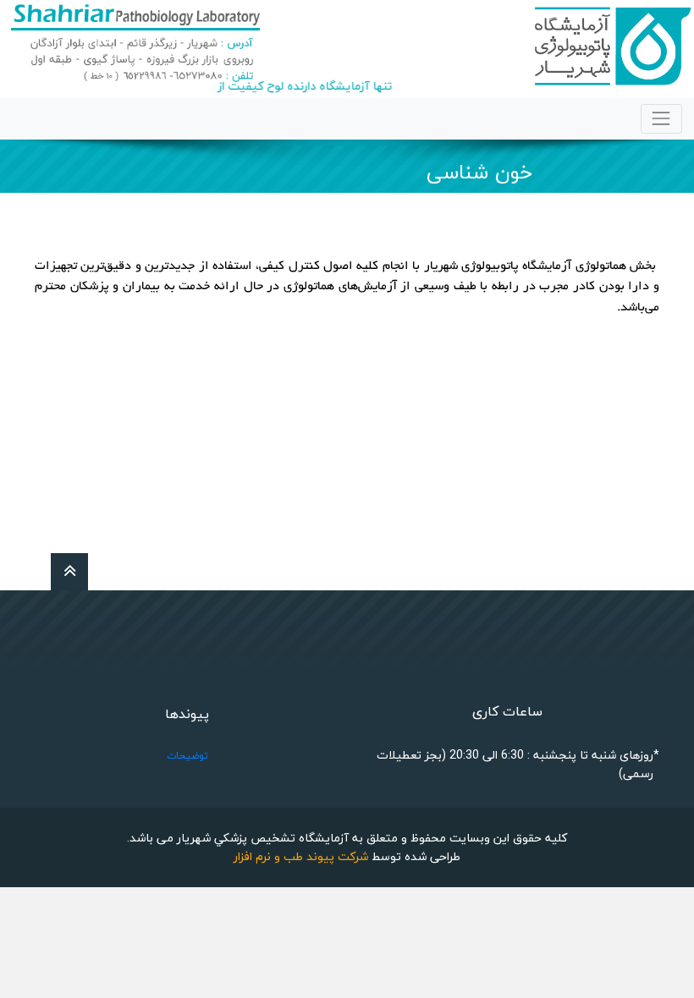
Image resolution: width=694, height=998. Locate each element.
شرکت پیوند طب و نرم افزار (301, 856)
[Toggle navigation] (661, 119)
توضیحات (187, 756)
